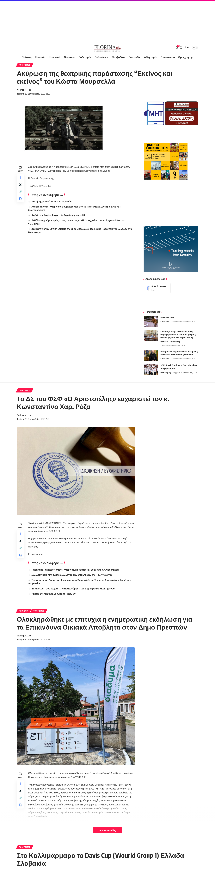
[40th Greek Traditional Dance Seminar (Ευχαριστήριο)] (151, 369)
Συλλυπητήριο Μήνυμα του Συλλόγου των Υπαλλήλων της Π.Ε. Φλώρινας (71, 574)
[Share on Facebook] (20, 177)
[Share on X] (20, 184)
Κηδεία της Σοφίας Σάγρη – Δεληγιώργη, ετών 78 (58, 215)
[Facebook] (157, 288)
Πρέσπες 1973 (167, 317)
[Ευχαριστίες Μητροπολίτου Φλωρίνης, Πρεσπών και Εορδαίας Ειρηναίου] (151, 355)
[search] (181, 47)
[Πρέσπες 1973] (151, 321)
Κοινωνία (164, 321)
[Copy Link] (20, 191)
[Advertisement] (88, 20)
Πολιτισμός (24, 65)
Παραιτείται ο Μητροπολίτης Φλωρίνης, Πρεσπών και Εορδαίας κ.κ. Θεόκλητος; (75, 569)
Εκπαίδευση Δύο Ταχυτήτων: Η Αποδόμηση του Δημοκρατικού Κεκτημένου (73, 588)
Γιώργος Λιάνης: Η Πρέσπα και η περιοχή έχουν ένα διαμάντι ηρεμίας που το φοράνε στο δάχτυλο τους (178, 334)
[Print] (20, 198)
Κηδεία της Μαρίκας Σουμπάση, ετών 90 (53, 593)
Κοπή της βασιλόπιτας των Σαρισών (51, 201)
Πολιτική (164, 342)
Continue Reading (107, 830)
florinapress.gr (24, 89)
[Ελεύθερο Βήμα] (107, 47)
